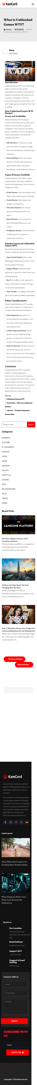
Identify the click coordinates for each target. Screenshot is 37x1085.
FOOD (4, 456)
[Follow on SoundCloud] (26, 822)
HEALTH (5, 470)
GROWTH (6, 465)
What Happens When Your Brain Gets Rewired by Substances (14, 900)
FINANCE (6, 452)
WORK (4, 503)
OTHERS (5, 479)
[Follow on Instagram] (10, 822)
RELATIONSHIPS (8, 489)
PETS (4, 484)
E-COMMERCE (8, 447)
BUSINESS (6, 438)
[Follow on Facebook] (5, 822)
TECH (4, 493)
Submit (14, 1021)
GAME (4, 461)
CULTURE (6, 442)
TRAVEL (5, 498)
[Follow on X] (21, 822)
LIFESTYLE (6, 475)
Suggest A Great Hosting (17, 961)
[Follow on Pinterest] (16, 822)
